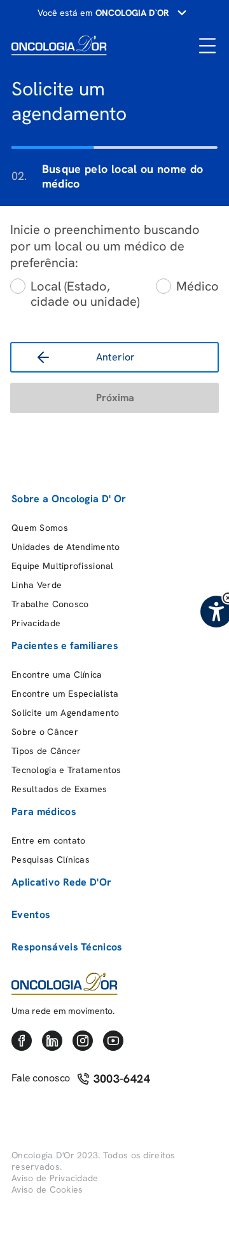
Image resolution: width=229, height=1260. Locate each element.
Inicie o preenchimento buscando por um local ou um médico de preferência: (105, 246)
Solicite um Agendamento (65, 712)
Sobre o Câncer (44, 731)
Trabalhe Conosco (49, 604)
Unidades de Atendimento (65, 546)
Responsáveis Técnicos (67, 947)
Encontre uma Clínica (56, 674)
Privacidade (35, 623)
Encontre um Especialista (65, 693)
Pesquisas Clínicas (50, 859)
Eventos (30, 914)
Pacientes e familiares (64, 645)
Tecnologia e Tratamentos (66, 770)
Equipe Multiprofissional (62, 566)
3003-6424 (120, 1078)
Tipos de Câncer (46, 751)
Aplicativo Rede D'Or (61, 882)
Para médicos (43, 811)
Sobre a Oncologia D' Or (68, 498)
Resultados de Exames (59, 789)
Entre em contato (48, 840)
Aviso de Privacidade (55, 1178)
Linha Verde (36, 585)
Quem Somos (39, 527)
